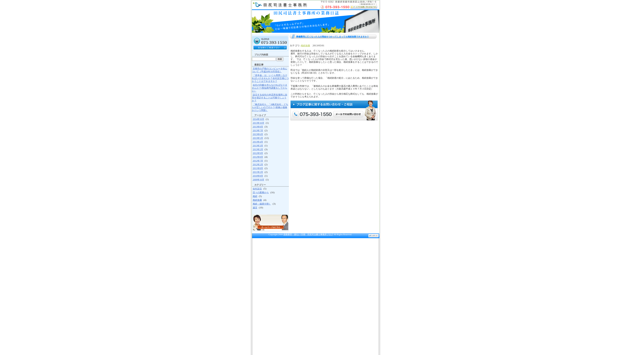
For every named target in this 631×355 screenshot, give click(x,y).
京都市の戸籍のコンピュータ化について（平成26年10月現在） (269, 70)
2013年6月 (258, 134)
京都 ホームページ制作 (373, 235)
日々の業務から (261, 192)
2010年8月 (258, 176)
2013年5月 (258, 138)
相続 (255, 196)
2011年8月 (258, 168)
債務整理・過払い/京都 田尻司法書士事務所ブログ (308, 234)
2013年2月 (258, 149)
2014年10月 (258, 119)
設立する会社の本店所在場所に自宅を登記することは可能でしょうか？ (269, 98)
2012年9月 (258, 153)
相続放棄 (305, 45)
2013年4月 (258, 142)
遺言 (255, 207)
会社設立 (257, 189)
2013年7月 (258, 130)
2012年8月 (258, 157)
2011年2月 (258, 172)
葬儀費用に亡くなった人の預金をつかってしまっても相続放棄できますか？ (332, 36)
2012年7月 (258, 161)
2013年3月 (258, 145)
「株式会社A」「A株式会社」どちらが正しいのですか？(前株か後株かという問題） (270, 107)
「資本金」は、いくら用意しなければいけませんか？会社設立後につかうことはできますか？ (270, 78)
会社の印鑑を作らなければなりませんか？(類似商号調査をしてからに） (269, 88)
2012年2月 (258, 164)
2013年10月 (258, 123)
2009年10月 (258, 179)
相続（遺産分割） (262, 204)
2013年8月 (258, 127)
